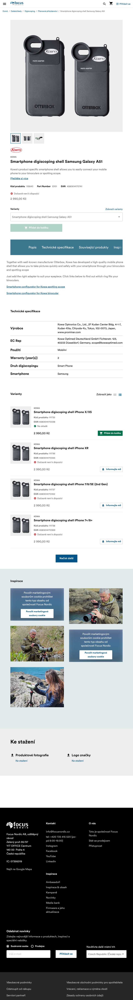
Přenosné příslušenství (48, 11)
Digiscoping (30, 11)
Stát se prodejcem (99, 840)
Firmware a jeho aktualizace (55, 910)
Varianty (14, 209)
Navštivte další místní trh (100, 947)
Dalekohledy (16, 11)
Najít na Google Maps (19, 869)
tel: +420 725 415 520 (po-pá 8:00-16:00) (61, 838)
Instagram (52, 846)
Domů (5, 11)
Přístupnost (95, 846)
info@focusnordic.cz (58, 831)
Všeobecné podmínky (19, 982)
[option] (15, 138)
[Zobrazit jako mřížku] (114, 394)
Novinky (51, 897)
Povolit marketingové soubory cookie (37, 613)
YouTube (51, 856)
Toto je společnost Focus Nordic (103, 833)
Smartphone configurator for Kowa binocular (32, 293)
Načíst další (66, 558)
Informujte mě (113, 469)
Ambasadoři (53, 882)
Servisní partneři (15, 995)
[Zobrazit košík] (111, 3)
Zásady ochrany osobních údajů (84, 995)
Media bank (53, 903)
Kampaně (51, 892)
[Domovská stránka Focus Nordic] (16, 3)
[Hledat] (104, 3)
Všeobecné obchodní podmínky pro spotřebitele (94, 982)
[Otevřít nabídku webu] (6, 3)
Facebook (51, 851)
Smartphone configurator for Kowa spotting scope (35, 286)
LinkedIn (51, 861)
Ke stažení (21, 760)
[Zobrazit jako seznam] (120, 394)
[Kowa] (16, 150)
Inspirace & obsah (56, 887)
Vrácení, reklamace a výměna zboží (86, 989)
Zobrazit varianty (114, 209)
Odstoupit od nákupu (18, 989)
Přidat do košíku (38, 228)
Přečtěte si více (19, 178)
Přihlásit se (124, 3)
